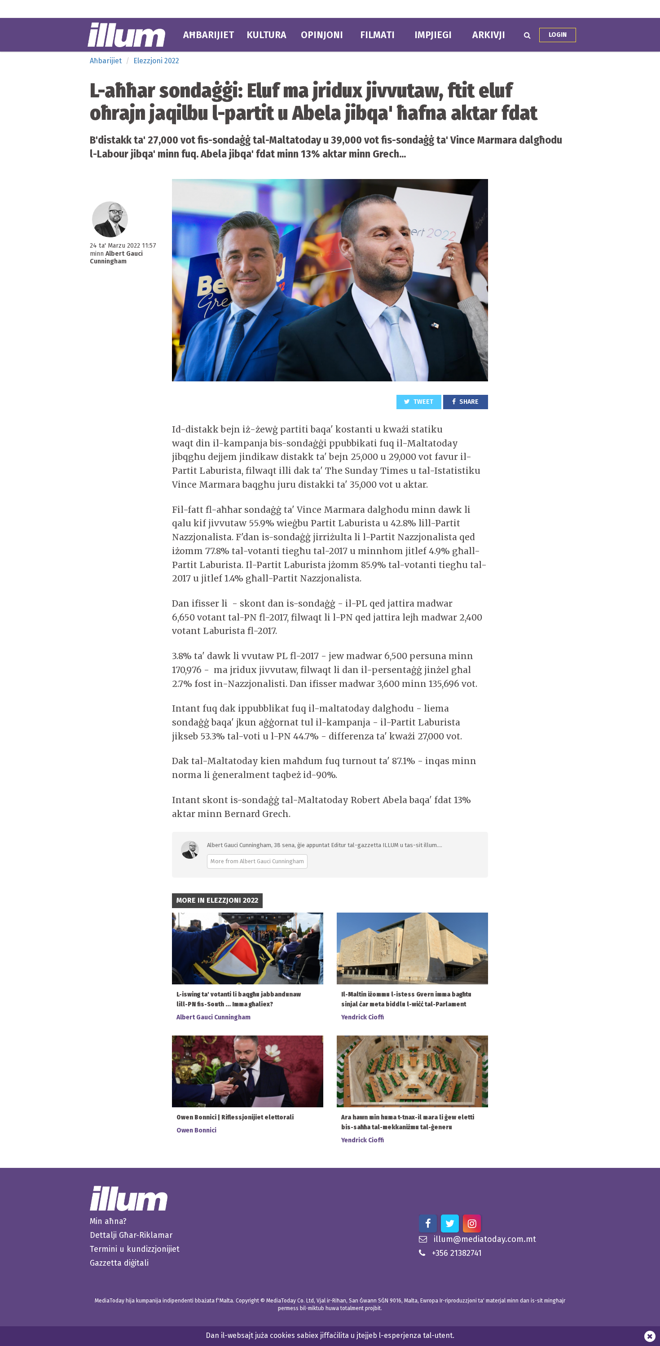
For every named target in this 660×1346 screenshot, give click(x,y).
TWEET (422, 402)
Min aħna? (108, 1221)
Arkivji (488, 35)
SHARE (468, 402)
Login (558, 35)
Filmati (377, 35)
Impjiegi (433, 35)
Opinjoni (322, 35)
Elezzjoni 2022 (156, 61)
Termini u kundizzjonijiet (135, 1249)
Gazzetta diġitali (119, 1263)
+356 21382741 (457, 1253)
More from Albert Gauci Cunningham (257, 861)
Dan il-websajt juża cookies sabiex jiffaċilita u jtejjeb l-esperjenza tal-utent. (330, 1335)
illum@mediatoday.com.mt (485, 1239)
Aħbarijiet (208, 35)
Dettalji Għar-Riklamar (131, 1235)
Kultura (266, 35)
